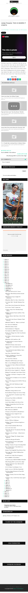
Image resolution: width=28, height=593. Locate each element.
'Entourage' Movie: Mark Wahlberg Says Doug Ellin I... (14, 453)
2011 (5, 491)
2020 (5, 269)
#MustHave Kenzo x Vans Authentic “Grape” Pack (15, 388)
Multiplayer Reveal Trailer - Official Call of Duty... (15, 433)
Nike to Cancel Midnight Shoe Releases (14, 362)
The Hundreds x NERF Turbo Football (14, 330)
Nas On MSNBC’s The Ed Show (12, 457)
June (7, 482)
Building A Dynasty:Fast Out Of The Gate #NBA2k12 (14, 405)
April (7, 485)
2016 (5, 275)
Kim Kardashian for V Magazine (12, 328)
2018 (5, 272)
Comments (24, 29)
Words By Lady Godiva (9, 505)
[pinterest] (21, 587)
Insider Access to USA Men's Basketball (14, 469)
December (8, 283)
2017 (5, 274)
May (7, 483)
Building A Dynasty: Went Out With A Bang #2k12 (14, 475)
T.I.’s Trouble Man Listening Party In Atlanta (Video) (13, 143)
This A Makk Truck (10, 21)
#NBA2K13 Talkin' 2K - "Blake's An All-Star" (15, 322)
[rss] (15, 3)
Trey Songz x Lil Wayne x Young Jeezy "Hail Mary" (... (15, 375)
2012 (5, 282)
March (7, 487)
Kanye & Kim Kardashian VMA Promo (13, 425)
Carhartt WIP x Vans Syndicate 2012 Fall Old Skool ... (15, 347)
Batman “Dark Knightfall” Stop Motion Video (15, 450)
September (8, 288)
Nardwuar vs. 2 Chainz (10, 400)
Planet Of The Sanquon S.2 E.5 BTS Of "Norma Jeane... (15, 381)
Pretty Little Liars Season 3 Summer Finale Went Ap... (15, 320)
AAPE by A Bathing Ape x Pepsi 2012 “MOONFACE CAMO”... (13, 356)
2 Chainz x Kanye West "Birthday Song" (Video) (14, 310)
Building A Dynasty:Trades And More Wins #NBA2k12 (14, 313)
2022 (5, 266)
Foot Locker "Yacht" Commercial (12, 307)
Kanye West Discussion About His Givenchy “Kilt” (13, 127)
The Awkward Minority (4, 21)
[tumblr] (21, 3)
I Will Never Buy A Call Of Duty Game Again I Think (15, 478)
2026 (5, 259)
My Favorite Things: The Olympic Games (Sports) (14, 437)
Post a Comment (6, 162)
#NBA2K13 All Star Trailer (11, 326)
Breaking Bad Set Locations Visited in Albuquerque (13, 342)
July (7, 480)
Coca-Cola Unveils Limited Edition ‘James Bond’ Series (14, 350)
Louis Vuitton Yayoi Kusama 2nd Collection (15, 305)
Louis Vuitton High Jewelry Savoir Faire (14, 402)
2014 (5, 279)
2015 (5, 277)
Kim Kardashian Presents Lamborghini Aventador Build (14, 442)
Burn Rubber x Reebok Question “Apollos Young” (14, 337)
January (8, 490)
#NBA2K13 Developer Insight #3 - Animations (13, 297)
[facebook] (9, 3)
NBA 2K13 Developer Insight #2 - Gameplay (15, 370)
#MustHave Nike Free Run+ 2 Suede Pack (14, 300)
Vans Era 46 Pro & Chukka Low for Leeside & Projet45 (15, 378)
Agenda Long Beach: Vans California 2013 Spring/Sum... (14, 464)
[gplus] (11, 3)
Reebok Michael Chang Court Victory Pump (15, 392)
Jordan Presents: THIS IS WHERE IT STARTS (15, 459)
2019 (5, 271)
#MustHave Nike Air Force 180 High (13, 407)
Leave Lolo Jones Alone (10, 427)
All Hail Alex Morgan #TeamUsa (12, 439)
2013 (5, 280)
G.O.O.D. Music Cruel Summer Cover (13, 467)
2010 (5, 493)
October (8, 286)
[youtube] (19, 3)
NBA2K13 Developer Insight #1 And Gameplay (13, 414)
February (8, 488)
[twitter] (7, 3)
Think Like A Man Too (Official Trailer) (10, 96)
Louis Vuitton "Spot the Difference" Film (14, 368)
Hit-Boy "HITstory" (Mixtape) (12, 420)
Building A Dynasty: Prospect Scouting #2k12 (15, 444)
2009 (5, 495)
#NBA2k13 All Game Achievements (13, 344)
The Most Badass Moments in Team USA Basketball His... (14, 472)
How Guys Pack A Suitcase (11, 358)
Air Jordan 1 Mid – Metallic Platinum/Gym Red (14, 303)
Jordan (17, 29)
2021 (5, 267)
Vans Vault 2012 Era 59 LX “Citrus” (13, 291)
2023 (5, 264)
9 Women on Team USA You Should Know (14, 411)
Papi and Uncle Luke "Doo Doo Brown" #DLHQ (12, 112)
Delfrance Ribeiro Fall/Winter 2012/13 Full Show (15, 316)
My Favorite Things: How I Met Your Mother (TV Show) (15, 333)
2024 (5, 262)
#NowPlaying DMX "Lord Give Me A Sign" (14, 461)
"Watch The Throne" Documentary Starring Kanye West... (15, 430)
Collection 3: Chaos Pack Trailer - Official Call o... (14, 417)
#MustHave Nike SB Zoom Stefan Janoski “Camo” (14, 294)
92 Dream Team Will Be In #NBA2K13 (13, 398)
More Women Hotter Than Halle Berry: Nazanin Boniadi (14, 447)
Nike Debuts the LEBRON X (11, 409)
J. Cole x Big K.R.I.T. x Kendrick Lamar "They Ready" (15, 395)
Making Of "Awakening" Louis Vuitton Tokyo (15, 372)
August (7, 290)
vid (19, 29)
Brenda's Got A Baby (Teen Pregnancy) (14, 455)
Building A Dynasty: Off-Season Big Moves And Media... (14, 423)
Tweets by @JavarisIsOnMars (9, 175)
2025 (5, 261)
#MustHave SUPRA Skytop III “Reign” (14, 360)
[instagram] (13, 3)
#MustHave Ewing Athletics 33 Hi (13, 390)
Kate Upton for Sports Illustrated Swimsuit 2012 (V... (15, 365)
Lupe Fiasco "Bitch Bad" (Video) (12, 353)
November (8, 285)
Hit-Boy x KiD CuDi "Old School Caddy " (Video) (14, 384)
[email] (17, 3)
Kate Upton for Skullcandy (11, 324)
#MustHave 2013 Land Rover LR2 (12, 339)
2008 (5, 496)
